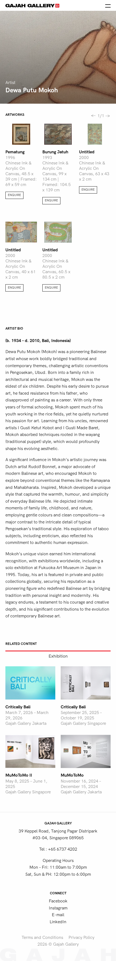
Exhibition (58, 656)
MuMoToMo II (18, 775)
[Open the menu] (108, 5)
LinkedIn (58, 921)
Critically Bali (17, 707)
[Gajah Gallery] (32, 5)
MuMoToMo (72, 775)
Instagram (58, 908)
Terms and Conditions (42, 937)
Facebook (58, 901)
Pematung (15, 152)
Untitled (86, 152)
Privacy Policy (81, 937)
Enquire (14, 195)
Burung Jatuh (55, 152)
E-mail (58, 914)
